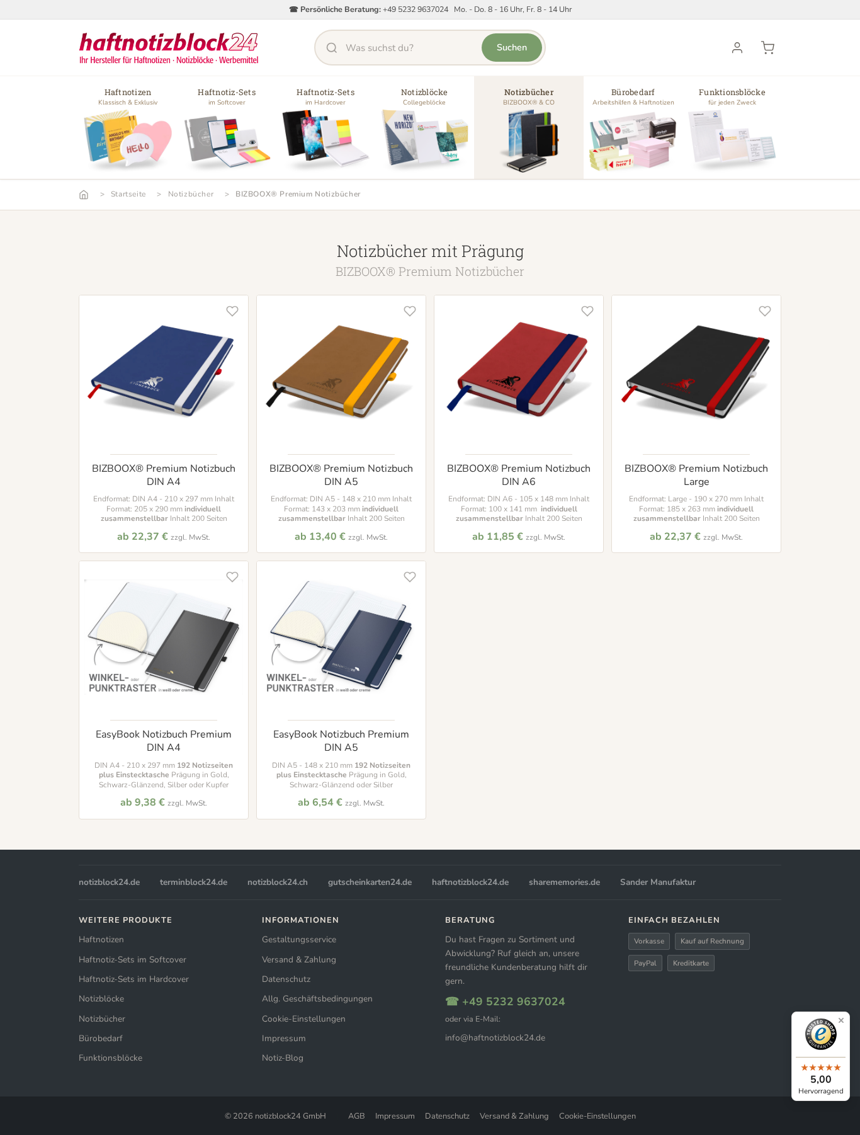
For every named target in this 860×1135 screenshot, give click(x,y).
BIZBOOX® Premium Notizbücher (298, 194)
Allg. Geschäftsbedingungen (317, 999)
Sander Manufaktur (658, 882)
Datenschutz (286, 979)
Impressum (284, 1038)
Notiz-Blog (282, 1058)
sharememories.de (564, 882)
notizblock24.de (109, 882)
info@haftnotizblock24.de (495, 1038)
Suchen (512, 47)
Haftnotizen (101, 939)
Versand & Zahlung (299, 960)
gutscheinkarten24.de (370, 882)
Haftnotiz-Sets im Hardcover (134, 979)
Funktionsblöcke (110, 1058)
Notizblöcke (101, 999)
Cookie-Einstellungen (304, 1019)
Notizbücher (191, 194)
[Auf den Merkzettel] (232, 311)
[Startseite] (84, 195)
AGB (356, 1116)
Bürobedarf (101, 1038)
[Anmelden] (737, 48)
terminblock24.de (193, 882)
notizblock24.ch (277, 882)
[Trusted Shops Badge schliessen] (841, 1020)
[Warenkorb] (767, 48)
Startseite (128, 194)
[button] (128, 132)
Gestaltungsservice (299, 939)
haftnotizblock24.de (470, 882)
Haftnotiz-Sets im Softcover (132, 960)
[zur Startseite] (169, 48)
